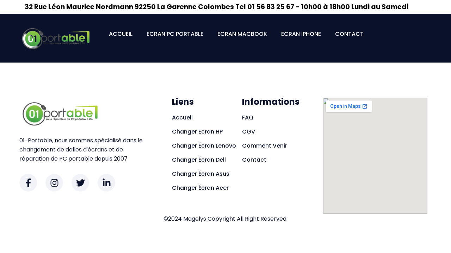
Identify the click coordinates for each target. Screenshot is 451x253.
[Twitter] (80, 183)
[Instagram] (54, 183)
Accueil (120, 34)
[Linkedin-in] (106, 183)
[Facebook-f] (28, 183)
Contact (349, 34)
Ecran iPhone (301, 34)
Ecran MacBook (242, 34)
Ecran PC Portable (175, 34)
